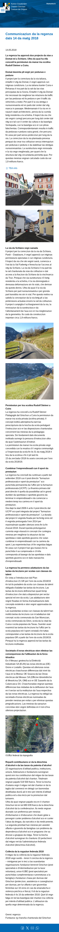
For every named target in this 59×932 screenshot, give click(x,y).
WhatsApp (37, 928)
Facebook (22, 928)
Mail (32, 928)
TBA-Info (13, 168)
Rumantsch (51, 4)
